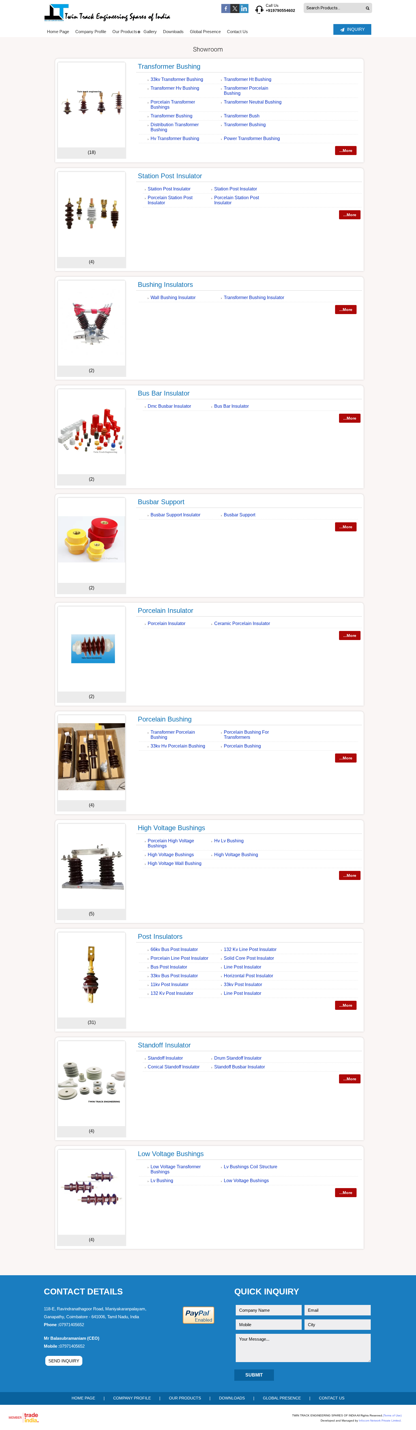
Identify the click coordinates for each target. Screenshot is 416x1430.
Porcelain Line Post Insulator (179, 958)
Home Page (58, 31)
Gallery (150, 31)
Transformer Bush (242, 115)
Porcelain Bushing (165, 719)
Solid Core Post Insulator (249, 958)
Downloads (173, 31)
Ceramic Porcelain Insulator (242, 623)
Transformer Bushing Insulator (254, 297)
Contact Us (237, 31)
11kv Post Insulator (169, 984)
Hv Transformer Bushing (175, 138)
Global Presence (205, 31)
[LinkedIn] (243, 11)
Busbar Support (161, 502)
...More (345, 150)
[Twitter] (234, 11)
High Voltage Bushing (236, 854)
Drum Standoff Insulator (237, 1058)
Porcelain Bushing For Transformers (246, 735)
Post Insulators (160, 936)
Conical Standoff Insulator (174, 1066)
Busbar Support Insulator (175, 514)
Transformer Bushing (169, 66)
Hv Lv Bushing (229, 840)
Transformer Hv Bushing (175, 88)
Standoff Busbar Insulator (239, 1066)
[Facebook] (225, 11)
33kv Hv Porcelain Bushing (178, 746)
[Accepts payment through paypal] (198, 1323)
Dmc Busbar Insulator (169, 406)
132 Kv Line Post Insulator (250, 949)
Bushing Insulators (165, 284)
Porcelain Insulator (165, 610)
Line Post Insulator (242, 967)
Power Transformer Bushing (252, 138)
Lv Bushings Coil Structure (250, 1166)
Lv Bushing (162, 1180)
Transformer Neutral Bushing (253, 102)
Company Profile (90, 31)
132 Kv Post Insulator (172, 993)
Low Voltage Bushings (171, 1154)
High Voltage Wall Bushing (174, 863)
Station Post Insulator (170, 176)
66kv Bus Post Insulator (174, 949)
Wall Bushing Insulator (173, 297)
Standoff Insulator (164, 1045)
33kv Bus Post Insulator (174, 975)
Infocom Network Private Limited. (380, 1420)
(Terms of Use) (392, 1415)
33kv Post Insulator (243, 984)
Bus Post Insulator (169, 967)
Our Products (124, 31)
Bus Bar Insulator (164, 393)
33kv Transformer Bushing (177, 79)
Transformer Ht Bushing (247, 79)
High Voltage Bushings (171, 828)
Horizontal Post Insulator (248, 975)
